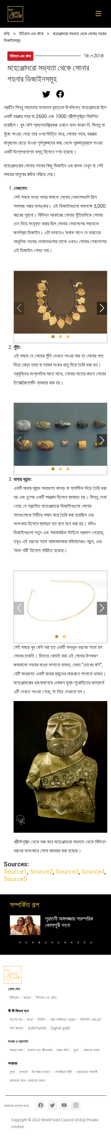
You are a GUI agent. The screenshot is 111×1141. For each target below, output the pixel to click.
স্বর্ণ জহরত (16, 1028)
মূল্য (12, 1072)
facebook (40, 1105)
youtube (64, 1105)
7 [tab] (59, 943)
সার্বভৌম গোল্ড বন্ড (90, 1019)
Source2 (41, 871)
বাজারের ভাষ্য (91, 1050)
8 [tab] (65, 943)
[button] (53, 337)
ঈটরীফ (41, 1019)
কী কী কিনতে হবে (18, 1011)
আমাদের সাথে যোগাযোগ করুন (27, 1080)
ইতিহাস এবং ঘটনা (20, 56)
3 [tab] (33, 943)
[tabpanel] (55, 925)
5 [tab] (46, 943)
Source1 (15, 871)
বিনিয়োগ (14, 997)
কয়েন (30, 1019)
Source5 (15, 879)
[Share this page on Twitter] (46, 94)
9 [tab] (71, 943)
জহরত (27, 997)
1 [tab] (20, 943)
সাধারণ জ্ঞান (16, 1050)
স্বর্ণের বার (16, 1019)
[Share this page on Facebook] (60, 94)
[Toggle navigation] (100, 13)
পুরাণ (76, 1050)
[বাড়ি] (15, 14)
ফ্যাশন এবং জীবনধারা (39, 1050)
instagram (75, 1105)
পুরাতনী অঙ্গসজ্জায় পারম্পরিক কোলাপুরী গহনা (69, 922)
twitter (52, 1105)
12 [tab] (91, 943)
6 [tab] (52, 943)
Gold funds (37, 1028)
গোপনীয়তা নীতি (63, 1072)
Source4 (93, 871)
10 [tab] (78, 943)
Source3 (67, 871)
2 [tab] (26, 943)
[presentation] (19, 308)
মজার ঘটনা (62, 1050)
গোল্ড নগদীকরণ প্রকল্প (63, 1019)
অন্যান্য (12, 1063)
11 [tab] (84, 943)
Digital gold (60, 1028)
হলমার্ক (23, 1072)
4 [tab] (39, 943)
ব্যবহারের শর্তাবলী (86, 1072)
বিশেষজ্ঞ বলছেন (41, 1072)
